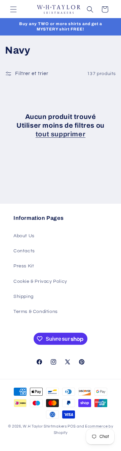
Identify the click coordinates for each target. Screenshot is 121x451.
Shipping (23, 296)
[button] (13, 9)
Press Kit (23, 266)
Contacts (24, 251)
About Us (24, 236)
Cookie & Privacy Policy (40, 281)
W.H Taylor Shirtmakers (45, 426)
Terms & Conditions (35, 311)
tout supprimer (60, 134)
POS (72, 426)
